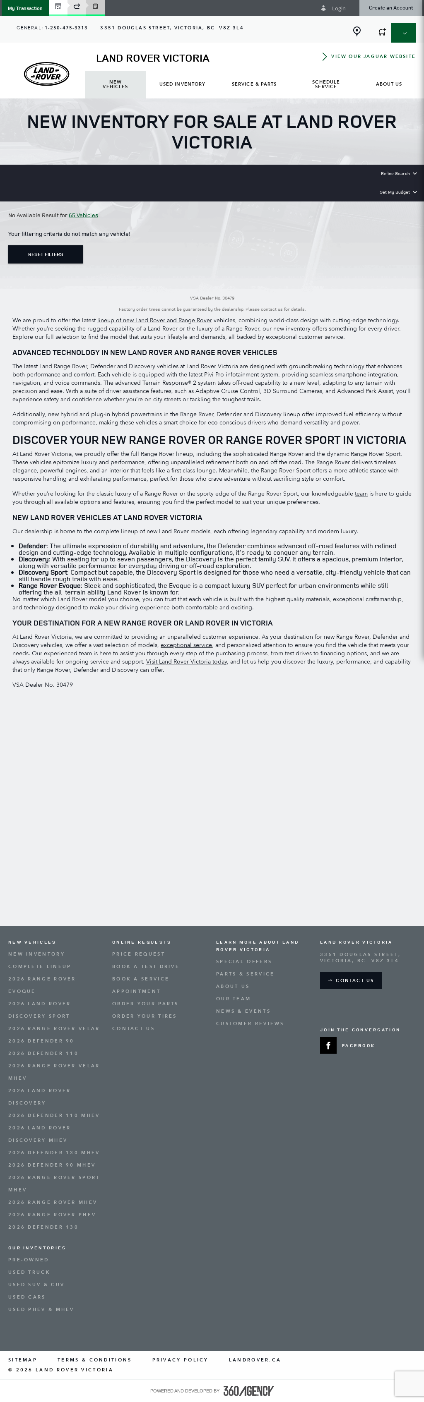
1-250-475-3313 (66, 28)
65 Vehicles (83, 215)
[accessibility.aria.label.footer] (249, 1391)
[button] (25, 8)
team (361, 494)
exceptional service (186, 645)
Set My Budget (395, 192)
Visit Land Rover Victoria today (186, 662)
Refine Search (395, 173)
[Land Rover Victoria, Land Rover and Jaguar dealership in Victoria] (46, 73)
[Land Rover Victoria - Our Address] (357, 31)
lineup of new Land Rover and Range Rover (154, 320)
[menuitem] (115, 85)
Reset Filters (45, 254)
